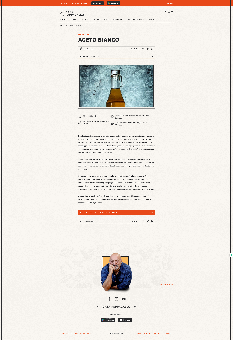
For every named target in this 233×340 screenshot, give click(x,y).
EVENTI (151, 20)
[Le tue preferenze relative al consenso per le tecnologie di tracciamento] (231, 255)
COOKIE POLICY (157, 333)
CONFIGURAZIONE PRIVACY (83, 333)
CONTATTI (170, 3)
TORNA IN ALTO (166, 285)
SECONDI (84, 20)
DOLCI (106, 20)
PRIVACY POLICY (67, 333)
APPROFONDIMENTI (136, 20)
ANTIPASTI (64, 20)
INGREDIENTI (118, 20)
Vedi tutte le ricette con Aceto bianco (98, 213)
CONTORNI (96, 20)
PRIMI (74, 20)
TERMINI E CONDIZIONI (143, 333)
